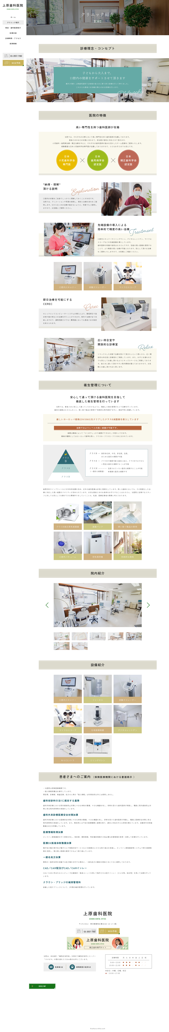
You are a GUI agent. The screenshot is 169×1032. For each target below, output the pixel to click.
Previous (47, 605)
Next (148, 605)
